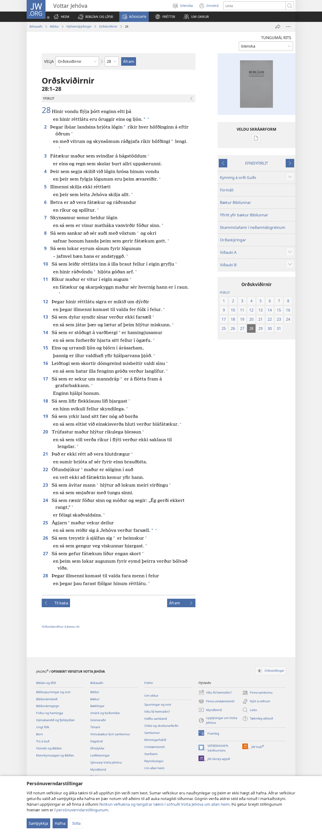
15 (46, 347)
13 (46, 317)
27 (46, 553)
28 (46, 110)
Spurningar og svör (157, 704)
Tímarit (95, 727)
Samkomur (152, 733)
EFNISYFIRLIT (256, 163)
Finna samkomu (257, 693)
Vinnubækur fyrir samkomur (110, 734)
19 (46, 416)
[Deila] (278, 26)
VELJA (49, 61)
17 (46, 378)
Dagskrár (96, 741)
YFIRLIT (224, 292)
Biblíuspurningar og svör (53, 692)
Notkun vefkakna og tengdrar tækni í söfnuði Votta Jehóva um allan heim (164, 804)
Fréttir (148, 683)
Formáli (226, 190)
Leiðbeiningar (100, 755)
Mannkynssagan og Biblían (55, 755)
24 (46, 500)
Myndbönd (98, 769)
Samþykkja (38, 823)
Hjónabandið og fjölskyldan (55, 720)
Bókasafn (35, 26)
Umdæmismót (154, 747)
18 (46, 401)
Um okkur (151, 695)
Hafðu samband (155, 718)
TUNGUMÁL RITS (276, 37)
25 (46, 522)
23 (46, 485)
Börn (39, 734)
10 (46, 264)
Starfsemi (150, 754)
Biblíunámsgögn (47, 706)
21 (46, 454)
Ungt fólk (42, 727)
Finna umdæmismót (216, 701)
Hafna (60, 823)
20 (46, 431)
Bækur (94, 699)
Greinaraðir (98, 720)
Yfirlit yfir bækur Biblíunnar (244, 215)
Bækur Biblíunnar (235, 202)
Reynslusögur (154, 761)
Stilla (76, 823)
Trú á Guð (43, 741)
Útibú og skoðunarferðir (161, 726)
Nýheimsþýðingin (78, 26)
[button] (95, 17)
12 (46, 301)
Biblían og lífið (46, 683)
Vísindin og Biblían (49, 748)
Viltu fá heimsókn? (157, 711)
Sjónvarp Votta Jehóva (106, 762)
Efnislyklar (97, 748)
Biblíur (54, 26)
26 (46, 538)
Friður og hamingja (49, 713)
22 (46, 469)
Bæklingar (97, 706)
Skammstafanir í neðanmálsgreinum (252, 227)
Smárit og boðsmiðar (105, 713)
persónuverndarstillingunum (82, 810)
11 (46, 279)
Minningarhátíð (155, 740)
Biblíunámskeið (47, 699)
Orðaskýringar (233, 240)
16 (46, 363)
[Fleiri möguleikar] (288, 26)
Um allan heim (154, 768)
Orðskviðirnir (108, 26)
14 (46, 332)
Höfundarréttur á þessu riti (60, 626)
